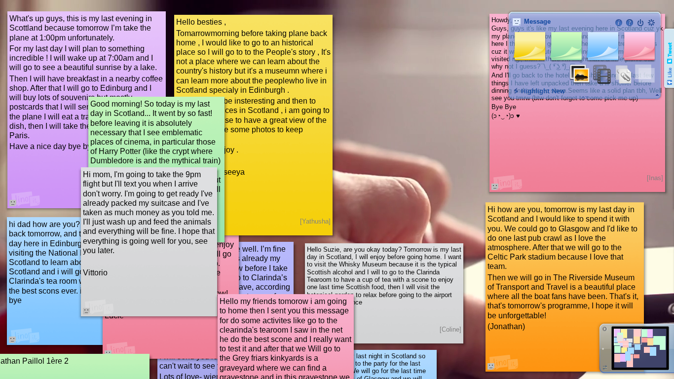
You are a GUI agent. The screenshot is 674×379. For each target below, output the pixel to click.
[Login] (640, 22)
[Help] (629, 22)
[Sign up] (651, 22)
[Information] (618, 22)
